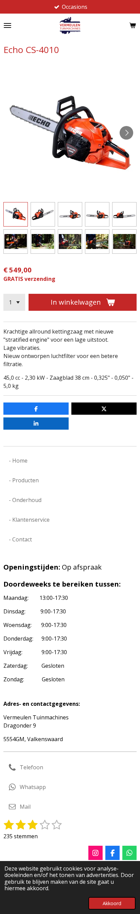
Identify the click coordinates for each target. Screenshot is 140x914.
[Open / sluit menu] (7, 25)
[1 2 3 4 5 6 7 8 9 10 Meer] (14, 302)
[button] (15, 214)
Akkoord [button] (112, 903)
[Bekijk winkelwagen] (132, 25)
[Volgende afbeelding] (126, 133)
